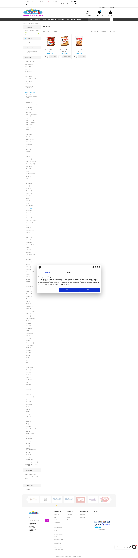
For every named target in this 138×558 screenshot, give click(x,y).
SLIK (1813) (28, 66)
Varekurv (82, 514)
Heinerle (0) (29, 242)
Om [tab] (90, 272)
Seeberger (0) (29, 345)
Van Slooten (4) (30, 397)
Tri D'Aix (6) (29, 379)
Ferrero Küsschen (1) (31, 428)
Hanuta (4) (28, 200)
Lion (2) (28, 276)
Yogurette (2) (29, 218)
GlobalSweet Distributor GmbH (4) (31, 115)
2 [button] (56, 505)
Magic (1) (28, 384)
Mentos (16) (29, 296)
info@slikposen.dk (28, 4)
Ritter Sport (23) (30, 333)
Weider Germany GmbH (30, 474)
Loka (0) (28, 279)
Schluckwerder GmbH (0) (32, 100)
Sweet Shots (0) (30, 365)
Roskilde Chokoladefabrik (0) (31, 449)
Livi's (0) (28, 452)
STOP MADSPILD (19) (30, 74)
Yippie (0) (28, 401)
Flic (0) (27, 382)
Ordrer (68, 517)
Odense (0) (28, 441)
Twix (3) (28, 392)
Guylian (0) (28, 235)
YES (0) (28, 414)
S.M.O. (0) (28, 338)
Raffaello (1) (29, 210)
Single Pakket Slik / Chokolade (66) (29, 87)
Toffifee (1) (29, 370)
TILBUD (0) (27, 69)
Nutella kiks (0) (29, 124)
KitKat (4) (28, 259)
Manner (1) (28, 289)
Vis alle (27, 481)
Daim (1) (28, 171)
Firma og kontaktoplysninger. (58, 533)
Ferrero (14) (29, 193)
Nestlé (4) (28, 313)
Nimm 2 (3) (29, 316)
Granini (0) (28, 232)
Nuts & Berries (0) (30, 318)
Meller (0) (28, 426)
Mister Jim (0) (29, 303)
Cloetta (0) (28, 112)
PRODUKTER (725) (30, 92)
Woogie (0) (28, 409)
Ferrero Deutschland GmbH (32, 52)
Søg (111, 19)
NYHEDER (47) (28, 71)
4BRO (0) (28, 446)
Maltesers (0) (29, 286)
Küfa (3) (28, 264)
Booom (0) (28, 377)
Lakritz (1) (28, 394)
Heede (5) (28, 240)
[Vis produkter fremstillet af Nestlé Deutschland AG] (45, 500)
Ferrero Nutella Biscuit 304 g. (79, 50)
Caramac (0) (29, 154)
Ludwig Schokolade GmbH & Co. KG (32, 477)
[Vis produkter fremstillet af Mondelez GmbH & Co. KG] (92, 500)
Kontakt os (56, 514)
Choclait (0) (29, 159)
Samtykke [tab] (47, 272)
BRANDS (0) (28, 83)
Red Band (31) (29, 328)
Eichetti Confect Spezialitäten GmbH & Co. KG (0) (31, 96)
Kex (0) (28, 443)
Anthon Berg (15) (30, 139)
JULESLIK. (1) (28, 81)
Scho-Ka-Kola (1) (30, 343)
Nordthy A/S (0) (30, 433)
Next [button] (110, 499)
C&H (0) (28, 431)
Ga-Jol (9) (28, 227)
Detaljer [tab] (69, 272)
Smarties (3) (29, 350)
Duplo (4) (28, 195)
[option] (33, 499)
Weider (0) (28, 127)
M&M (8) (28, 281)
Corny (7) (28, 168)
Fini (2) (27, 424)
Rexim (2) (28, 436)
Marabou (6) (29, 291)
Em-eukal (28, 489)
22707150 (51, 4)
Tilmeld (47, 520)
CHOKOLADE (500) (29, 61)
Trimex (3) (28, 387)
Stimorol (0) (29, 360)
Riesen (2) (28, 421)
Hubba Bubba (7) (30, 244)
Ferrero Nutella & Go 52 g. (50, 50)
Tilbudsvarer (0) (29, 64)
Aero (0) (28, 129)
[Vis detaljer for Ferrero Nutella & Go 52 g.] (50, 41)
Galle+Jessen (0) (30, 230)
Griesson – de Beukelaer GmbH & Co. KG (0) (32, 121)
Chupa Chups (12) (30, 164)
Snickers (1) (29, 355)
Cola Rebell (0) (29, 166)
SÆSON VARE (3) (29, 76)
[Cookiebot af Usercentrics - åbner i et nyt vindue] (93, 267)
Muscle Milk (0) (29, 306)
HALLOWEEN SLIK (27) (30, 79)
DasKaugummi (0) (30, 173)
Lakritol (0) (28, 269)
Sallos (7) (28, 340)
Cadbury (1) (29, 151)
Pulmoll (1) (28, 325)
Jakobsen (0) (29, 252)
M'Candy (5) (29, 294)
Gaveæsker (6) (28, 90)
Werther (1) (29, 404)
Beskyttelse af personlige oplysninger (59, 546)
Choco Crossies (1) (31, 161)
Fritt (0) (28, 225)
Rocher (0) (28, 213)
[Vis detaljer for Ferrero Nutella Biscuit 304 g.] (79, 41)
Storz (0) (28, 362)
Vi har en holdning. (58, 527)
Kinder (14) (28, 203)
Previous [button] (27, 499)
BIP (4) (27, 146)
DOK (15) (28, 178)
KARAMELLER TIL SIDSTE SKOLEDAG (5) (31, 465)
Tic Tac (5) (28, 215)
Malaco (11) (29, 284)
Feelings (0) (29, 191)
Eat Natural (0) (29, 181)
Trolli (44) (28, 389)
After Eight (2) (29, 132)
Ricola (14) (28, 330)
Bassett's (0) (29, 144)
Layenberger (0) (30, 271)
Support (55, 525)
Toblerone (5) (29, 367)
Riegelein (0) (29, 102)
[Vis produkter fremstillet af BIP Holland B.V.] (104, 500)
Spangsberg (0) (29, 438)
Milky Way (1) (29, 301)
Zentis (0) (28, 416)
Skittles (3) (28, 348)
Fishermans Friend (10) (31, 220)
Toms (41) (28, 372)
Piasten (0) (28, 321)
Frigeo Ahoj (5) (29, 222)
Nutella (28, 42)
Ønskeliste (82, 517)
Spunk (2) (28, 357)
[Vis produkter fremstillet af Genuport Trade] (57, 500)
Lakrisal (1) (28, 267)
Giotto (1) (28, 198)
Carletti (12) (29, 156)
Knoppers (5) (29, 262)
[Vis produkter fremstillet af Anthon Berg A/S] (80, 500)
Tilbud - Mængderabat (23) (31, 462)
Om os (55, 530)
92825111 (39, 4)
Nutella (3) (29, 208)
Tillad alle (89, 289)
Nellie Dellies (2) (30, 311)
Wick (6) (28, 406)
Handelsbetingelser (58, 549)
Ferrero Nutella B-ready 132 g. (64, 50)
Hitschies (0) (29, 109)
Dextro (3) (28, 176)
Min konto (88, 15)
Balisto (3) (28, 141)
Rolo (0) (28, 335)
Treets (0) (28, 374)
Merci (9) (28, 298)
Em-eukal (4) (29, 183)
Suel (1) (28, 118)
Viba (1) (28, 399)
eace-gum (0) (29, 459)
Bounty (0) (28, 149)
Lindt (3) (28, 274)
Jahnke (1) (28, 249)
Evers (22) (28, 186)
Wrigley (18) (29, 411)
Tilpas (68, 289)
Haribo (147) (29, 237)
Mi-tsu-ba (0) (29, 454)
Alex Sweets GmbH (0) (31, 105)
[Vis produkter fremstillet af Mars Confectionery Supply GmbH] (69, 500)
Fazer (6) (28, 188)
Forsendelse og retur (59, 539)
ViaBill (55, 536)
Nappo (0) (28, 308)
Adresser (69, 519)
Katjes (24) (28, 257)
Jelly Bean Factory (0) (31, 254)
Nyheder (56, 519)
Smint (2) (28, 352)
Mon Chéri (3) (29, 205)
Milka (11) (28, 247)
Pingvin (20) (29, 323)
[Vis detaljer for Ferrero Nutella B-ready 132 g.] (65, 41)
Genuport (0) (29, 134)
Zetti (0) (28, 419)
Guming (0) (28, 457)
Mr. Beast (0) (29, 107)
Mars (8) (28, 137)
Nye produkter (57, 522)
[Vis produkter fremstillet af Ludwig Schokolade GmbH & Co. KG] (33, 500)
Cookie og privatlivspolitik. (57, 542)
